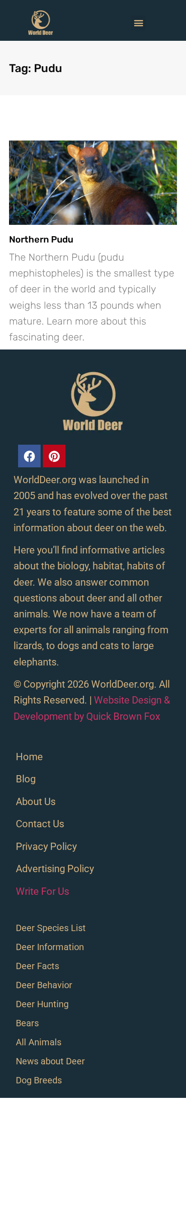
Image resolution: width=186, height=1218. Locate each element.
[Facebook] (29, 456)
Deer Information (50, 946)
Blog (26, 779)
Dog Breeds (39, 1080)
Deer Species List (51, 927)
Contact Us (40, 824)
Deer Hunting (42, 1004)
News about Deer (50, 1061)
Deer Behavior (44, 985)
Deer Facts (37, 966)
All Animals (38, 1042)
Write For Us (42, 891)
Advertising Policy (55, 868)
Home (29, 756)
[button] (138, 22)
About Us (36, 801)
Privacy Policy (46, 846)
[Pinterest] (54, 456)
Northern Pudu (41, 239)
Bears (27, 1023)
